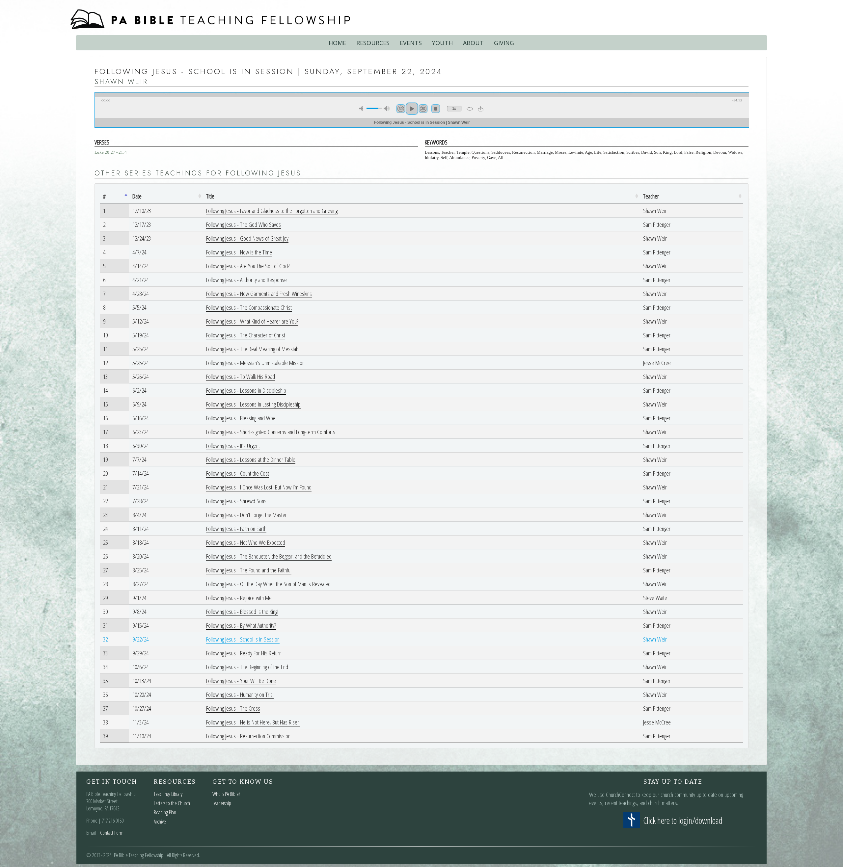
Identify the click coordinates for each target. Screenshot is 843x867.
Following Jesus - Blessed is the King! (242, 611)
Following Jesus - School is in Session (243, 639)
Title (210, 196)
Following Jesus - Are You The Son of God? (247, 266)
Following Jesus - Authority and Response (246, 280)
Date (137, 196)
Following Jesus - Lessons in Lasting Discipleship (253, 404)
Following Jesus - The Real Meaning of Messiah (252, 349)
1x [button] (454, 109)
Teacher (651, 196)
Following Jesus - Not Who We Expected (245, 542)
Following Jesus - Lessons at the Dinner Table (250, 459)
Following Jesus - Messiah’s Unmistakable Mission (255, 362)
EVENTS (411, 43)
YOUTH (442, 43)
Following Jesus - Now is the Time (239, 252)
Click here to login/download (682, 821)
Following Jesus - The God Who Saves (243, 224)
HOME (337, 43)
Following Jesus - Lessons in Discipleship (246, 390)
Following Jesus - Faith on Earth (236, 528)
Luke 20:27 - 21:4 (111, 152)
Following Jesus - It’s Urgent (233, 445)
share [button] (480, 109)
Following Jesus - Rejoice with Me (239, 597)
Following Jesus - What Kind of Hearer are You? (252, 321)
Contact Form (111, 832)
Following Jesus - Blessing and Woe (241, 418)
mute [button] (362, 108)
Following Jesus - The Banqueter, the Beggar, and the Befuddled (269, 556)
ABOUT (473, 43)
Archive (160, 821)
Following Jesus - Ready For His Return (244, 653)
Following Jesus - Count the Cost (237, 473)
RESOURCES (373, 43)
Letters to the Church (172, 803)
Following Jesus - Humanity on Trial (240, 694)
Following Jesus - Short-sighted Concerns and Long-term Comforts (270, 432)
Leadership (221, 803)
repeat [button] (470, 109)
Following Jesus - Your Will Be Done (241, 680)
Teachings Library (168, 794)
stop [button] (435, 108)
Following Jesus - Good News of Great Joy (247, 238)
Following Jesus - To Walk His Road (240, 376)
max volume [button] (387, 108)
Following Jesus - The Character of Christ (245, 335)
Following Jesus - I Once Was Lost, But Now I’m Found (259, 487)
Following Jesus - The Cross (233, 708)
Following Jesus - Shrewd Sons (236, 501)
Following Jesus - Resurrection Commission (248, 736)
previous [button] (400, 108)
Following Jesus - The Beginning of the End (247, 667)
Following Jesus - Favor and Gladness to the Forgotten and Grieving (272, 210)
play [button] (412, 108)
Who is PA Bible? (226, 794)
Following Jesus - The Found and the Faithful (248, 570)
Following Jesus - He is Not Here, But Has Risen (253, 722)
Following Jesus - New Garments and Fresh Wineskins (259, 293)
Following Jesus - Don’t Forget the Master (246, 515)
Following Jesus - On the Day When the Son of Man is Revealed (268, 584)
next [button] (423, 108)
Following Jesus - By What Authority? (241, 625)
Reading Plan (165, 812)
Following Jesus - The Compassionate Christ (249, 307)
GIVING (504, 43)
